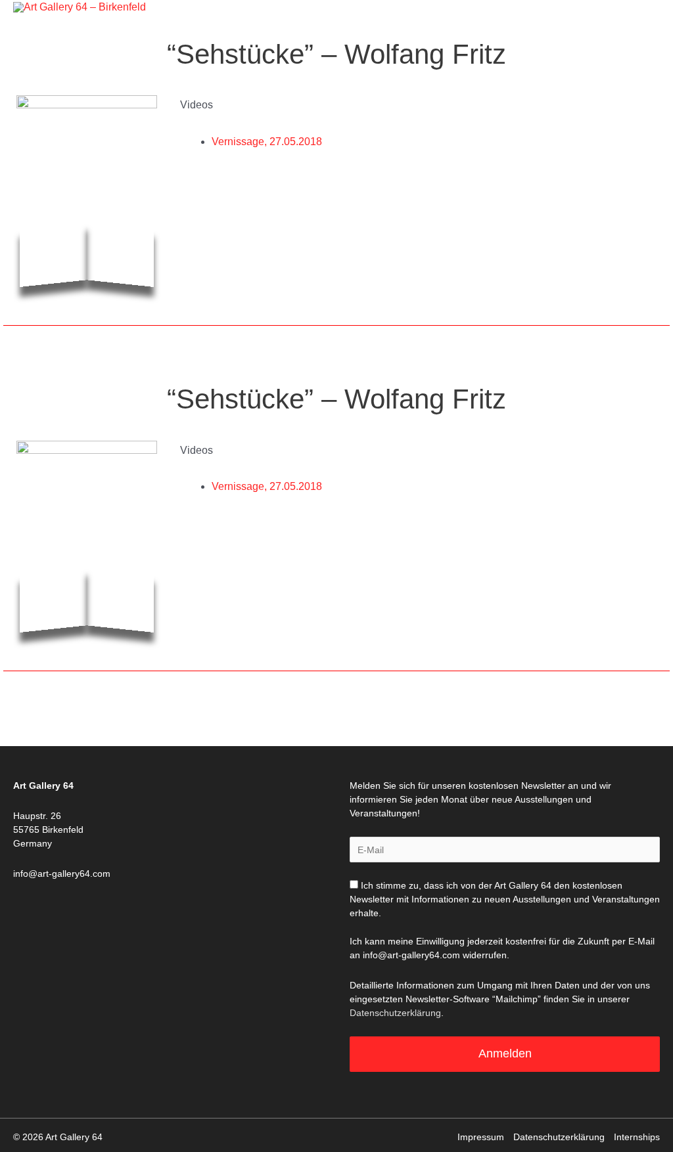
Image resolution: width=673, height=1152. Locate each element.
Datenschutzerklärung (395, 1013)
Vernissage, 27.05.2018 (267, 141)
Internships (637, 1137)
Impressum (480, 1137)
